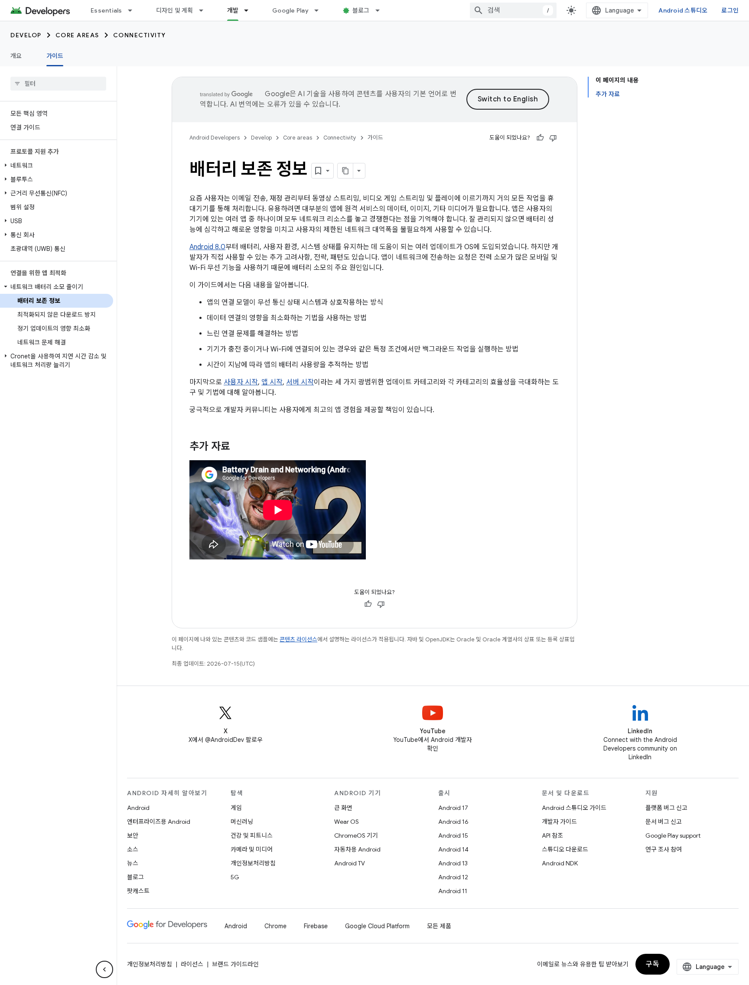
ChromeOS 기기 (356, 835)
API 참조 (552, 835)
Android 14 (453, 849)
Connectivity (139, 35)
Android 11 (452, 891)
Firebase (316, 926)
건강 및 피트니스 (252, 835)
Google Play (290, 10)
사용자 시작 (241, 382)
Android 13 (453, 863)
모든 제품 (439, 926)
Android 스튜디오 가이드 (574, 808)
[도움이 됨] (540, 137)
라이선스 (192, 964)
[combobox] (513, 10)
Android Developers (214, 137)
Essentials (106, 10)
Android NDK (560, 863)
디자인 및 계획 (174, 10)
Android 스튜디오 (682, 10)
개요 (16, 56)
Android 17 (453, 808)
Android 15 (453, 835)
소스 (132, 849)
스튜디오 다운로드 (565, 849)
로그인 (730, 10)
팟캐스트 (138, 891)
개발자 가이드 (559, 822)
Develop (26, 35)
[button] (56, 165)
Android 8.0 (207, 247)
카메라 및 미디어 (252, 849)
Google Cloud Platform (377, 926)
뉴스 (132, 863)
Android (138, 808)
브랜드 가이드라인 (235, 964)
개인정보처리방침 (253, 863)
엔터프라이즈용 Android (158, 822)
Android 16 (453, 822)
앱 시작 (272, 382)
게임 (236, 808)
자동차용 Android (357, 849)
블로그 (361, 10)
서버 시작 (300, 382)
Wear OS (346, 822)
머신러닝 (242, 822)
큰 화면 (343, 808)
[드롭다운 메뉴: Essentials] (134, 10)
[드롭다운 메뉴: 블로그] (381, 10)
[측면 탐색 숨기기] (104, 969)
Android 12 (453, 877)
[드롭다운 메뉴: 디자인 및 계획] (205, 10)
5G (235, 877)
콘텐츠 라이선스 (298, 639)
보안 (132, 835)
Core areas (77, 35)
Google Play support (672, 835)
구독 (652, 964)
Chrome (275, 926)
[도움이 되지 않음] (553, 137)
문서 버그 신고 (663, 822)
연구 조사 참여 (663, 849)
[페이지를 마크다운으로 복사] (345, 170)
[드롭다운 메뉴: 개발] (250, 10)
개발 (233, 10)
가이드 (55, 56)
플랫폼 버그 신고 (666, 808)
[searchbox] (58, 84)
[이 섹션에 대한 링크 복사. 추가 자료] (238, 447)
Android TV (349, 863)
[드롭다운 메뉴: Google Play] (320, 10)
